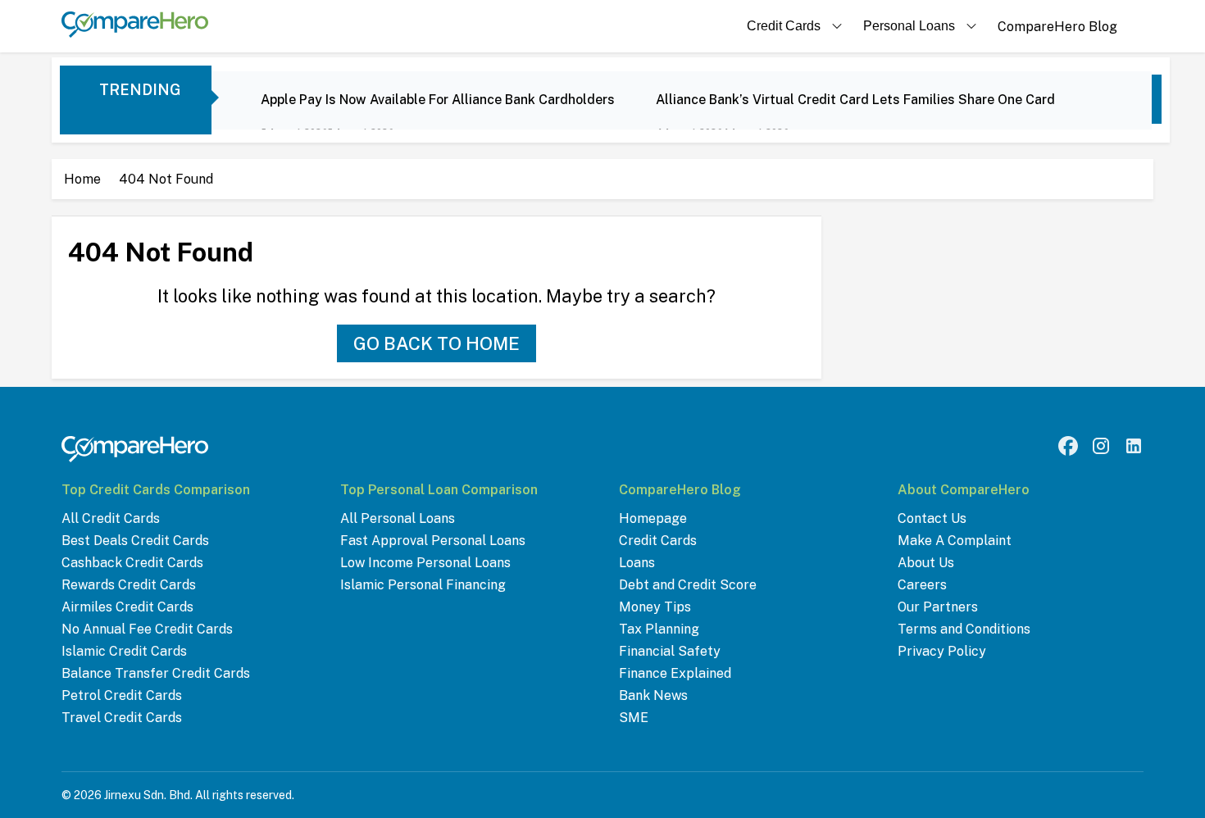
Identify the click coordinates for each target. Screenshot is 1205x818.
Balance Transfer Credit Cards (155, 673)
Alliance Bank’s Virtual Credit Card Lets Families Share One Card (855, 99)
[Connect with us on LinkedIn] (1134, 446)
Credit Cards (784, 26)
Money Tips (655, 607)
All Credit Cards (110, 518)
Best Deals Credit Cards (135, 540)
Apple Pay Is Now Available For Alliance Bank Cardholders (438, 99)
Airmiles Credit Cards (127, 607)
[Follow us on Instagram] (1101, 446)
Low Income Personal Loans (425, 562)
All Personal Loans (397, 518)
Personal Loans (909, 26)
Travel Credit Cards (121, 717)
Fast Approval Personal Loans (432, 540)
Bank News (653, 695)
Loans (637, 562)
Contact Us (932, 518)
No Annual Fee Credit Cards (147, 629)
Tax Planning (659, 629)
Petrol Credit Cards (121, 695)
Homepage (653, 518)
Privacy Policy (942, 651)
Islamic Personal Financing (423, 585)
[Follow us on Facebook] (1068, 446)
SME (633, 717)
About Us (926, 562)
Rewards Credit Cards (128, 585)
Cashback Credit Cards (132, 562)
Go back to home (436, 343)
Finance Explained (675, 673)
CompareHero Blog (1057, 26)
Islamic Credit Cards (124, 651)
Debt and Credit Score (688, 585)
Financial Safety (670, 651)
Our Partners (938, 607)
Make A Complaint (955, 540)
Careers (922, 585)
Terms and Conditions (964, 629)
